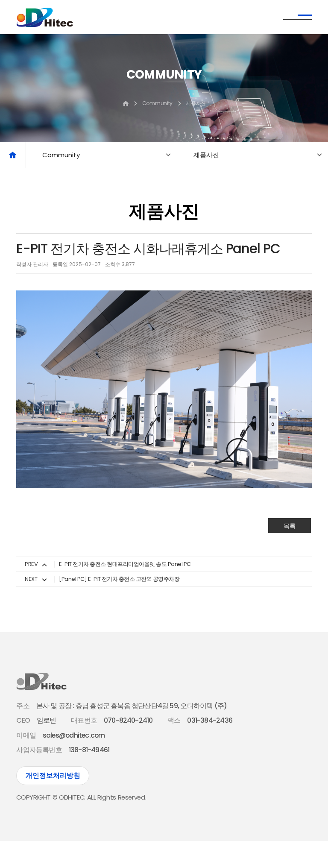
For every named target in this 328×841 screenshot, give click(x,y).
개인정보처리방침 (53, 775)
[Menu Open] (297, 17)
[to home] (44, 17)
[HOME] (125, 104)
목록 (290, 526)
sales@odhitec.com (74, 735)
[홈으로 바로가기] (13, 155)
